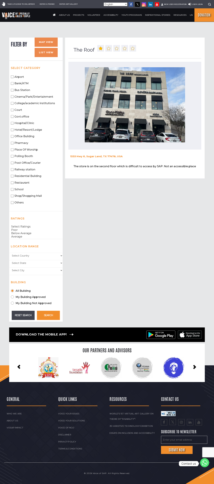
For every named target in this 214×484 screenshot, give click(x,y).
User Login (197, 4)
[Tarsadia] (44, 367)
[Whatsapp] (204, 463)
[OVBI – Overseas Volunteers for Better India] (106, 368)
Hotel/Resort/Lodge (28, 129)
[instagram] (144, 4)
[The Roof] (135, 105)
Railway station (24, 169)
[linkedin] (150, 4)
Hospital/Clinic (24, 123)
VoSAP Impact (15, 427)
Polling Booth (23, 156)
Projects (78, 15)
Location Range (25, 246)
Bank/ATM (21, 83)
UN (191, 15)
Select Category (25, 68)
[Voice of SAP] (16, 15)
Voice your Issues (68, 413)
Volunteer (93, 15)
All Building (23, 290)
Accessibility (110, 15)
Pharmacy (21, 143)
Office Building (24, 136)
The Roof (84, 50)
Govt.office (21, 116)
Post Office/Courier (27, 162)
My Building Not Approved (33, 303)
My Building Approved (31, 297)
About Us (64, 15)
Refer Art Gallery (68, 4)
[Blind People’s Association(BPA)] (138, 368)
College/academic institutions (34, 103)
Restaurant (21, 182)
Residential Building (27, 176)
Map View (46, 42)
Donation (204, 15)
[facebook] (131, 4)
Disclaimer (64, 434)
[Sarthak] (169, 368)
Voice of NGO (66, 427)
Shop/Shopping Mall (28, 195)
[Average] (36, 236)
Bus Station (22, 90)
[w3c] (168, 413)
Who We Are (14, 413)
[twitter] (137, 4)
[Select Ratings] (36, 226)
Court (18, 109)
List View (46, 52)
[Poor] (36, 230)
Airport (19, 76)
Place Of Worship (26, 149)
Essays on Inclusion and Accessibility (132, 433)
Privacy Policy (67, 441)
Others (19, 202)
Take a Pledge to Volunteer (21, 4)
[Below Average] (36, 233)
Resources (180, 15)
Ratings (18, 218)
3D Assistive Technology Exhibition (131, 426)
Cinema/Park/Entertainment (33, 96)
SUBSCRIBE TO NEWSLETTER (178, 432)
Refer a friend (47, 4)
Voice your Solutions (71, 420)
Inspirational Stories (157, 15)
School (19, 189)
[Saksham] (75, 368)
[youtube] (157, 4)
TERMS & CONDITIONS (70, 448)
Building (18, 282)
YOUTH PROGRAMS (132, 15)
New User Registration (175, 4)
